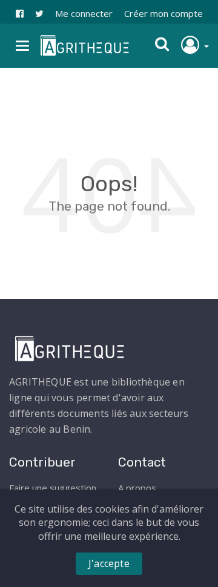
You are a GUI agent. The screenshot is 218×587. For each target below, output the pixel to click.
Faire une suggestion (52, 488)
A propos (137, 488)
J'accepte (109, 563)
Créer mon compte (163, 13)
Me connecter (84, 13)
